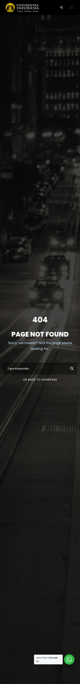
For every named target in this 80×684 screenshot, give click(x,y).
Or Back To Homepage (40, 379)
